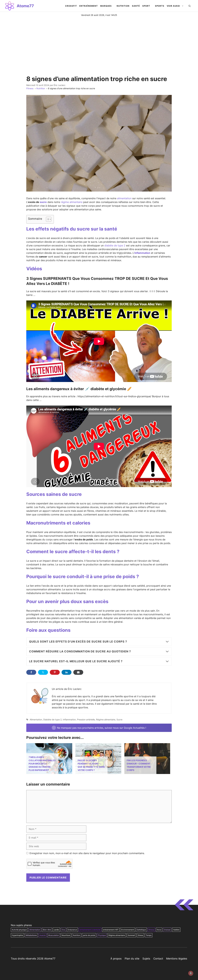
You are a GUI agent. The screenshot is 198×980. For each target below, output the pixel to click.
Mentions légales (176, 958)
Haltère (176, 930)
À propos (116, 958)
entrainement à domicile (90, 930)
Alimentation (36, 719)
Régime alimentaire (105, 719)
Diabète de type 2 (52, 719)
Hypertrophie (17, 935)
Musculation (53, 935)
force (159, 930)
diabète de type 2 (114, 245)
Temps (148, 935)
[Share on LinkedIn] (66, 672)
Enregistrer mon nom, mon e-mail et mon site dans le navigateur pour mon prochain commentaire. (87, 853)
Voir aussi (173, 6)
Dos (63, 930)
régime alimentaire (71, 202)
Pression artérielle (86, 719)
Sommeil (131, 935)
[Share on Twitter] (43, 672)
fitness (151, 930)
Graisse (167, 930)
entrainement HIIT (110, 930)
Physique (102, 935)
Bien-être (47, 930)
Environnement (127, 930)
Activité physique (19, 930)
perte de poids (89, 935)
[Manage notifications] (190, 973)
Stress (140, 935)
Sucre (119, 719)
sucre (43, 202)
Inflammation (69, 719)
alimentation (124, 198)
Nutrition (76, 935)
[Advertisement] (99, 39)
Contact (158, 958)
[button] (189, 5)
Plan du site (132, 958)
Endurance (72, 930)
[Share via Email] (78, 672)
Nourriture (66, 935)
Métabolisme (31, 935)
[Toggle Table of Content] (47, 219)
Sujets (146, 958)
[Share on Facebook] (31, 672)
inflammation (142, 252)
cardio (56, 930)
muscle (42, 935)
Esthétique (141, 930)
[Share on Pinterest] (55, 672)
